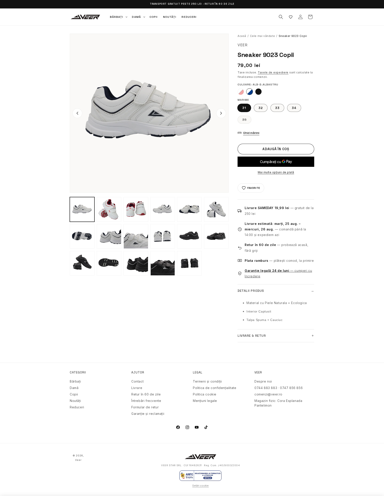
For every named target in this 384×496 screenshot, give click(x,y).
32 (260, 108)
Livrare (136, 388)
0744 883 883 (265, 388)
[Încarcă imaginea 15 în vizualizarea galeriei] (82, 263)
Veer (78, 460)
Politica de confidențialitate (214, 388)
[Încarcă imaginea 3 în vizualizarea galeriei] (109, 209)
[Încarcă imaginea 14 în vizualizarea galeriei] (216, 236)
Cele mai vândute (262, 36)
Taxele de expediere (273, 72)
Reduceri (77, 407)
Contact (137, 381)
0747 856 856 (291, 388)
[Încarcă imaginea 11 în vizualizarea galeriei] (162, 236)
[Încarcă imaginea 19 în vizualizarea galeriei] (189, 263)
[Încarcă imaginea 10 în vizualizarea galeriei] (136, 236)
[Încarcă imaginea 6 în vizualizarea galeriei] (189, 209)
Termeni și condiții (207, 381)
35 (246, 120)
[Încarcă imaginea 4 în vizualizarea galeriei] (136, 209)
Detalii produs (251, 291)
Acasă (242, 36)
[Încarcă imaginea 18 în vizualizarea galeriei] (162, 263)
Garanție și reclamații (147, 413)
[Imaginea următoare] (221, 113)
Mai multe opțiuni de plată (276, 172)
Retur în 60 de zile (146, 394)
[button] (118, 16)
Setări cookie (200, 485)
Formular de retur (145, 407)
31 (244, 108)
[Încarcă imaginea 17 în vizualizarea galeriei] (136, 263)
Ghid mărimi (251, 133)
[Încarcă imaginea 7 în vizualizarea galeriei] (216, 209)
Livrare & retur (252, 336)
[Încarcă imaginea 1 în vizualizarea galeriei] (82, 209)
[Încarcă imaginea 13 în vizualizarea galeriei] (189, 236)
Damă (74, 388)
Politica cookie (204, 394)
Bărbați (75, 381)
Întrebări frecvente (146, 401)
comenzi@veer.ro (268, 394)
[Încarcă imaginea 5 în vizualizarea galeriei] (162, 209)
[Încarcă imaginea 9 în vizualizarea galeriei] (109, 236)
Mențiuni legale (205, 401)
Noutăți (75, 401)
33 (277, 108)
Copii (74, 394)
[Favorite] (291, 17)
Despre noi (263, 381)
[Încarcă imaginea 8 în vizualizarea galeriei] (82, 236)
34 (294, 108)
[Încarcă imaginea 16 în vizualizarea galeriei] (109, 263)
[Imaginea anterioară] (77, 113)
